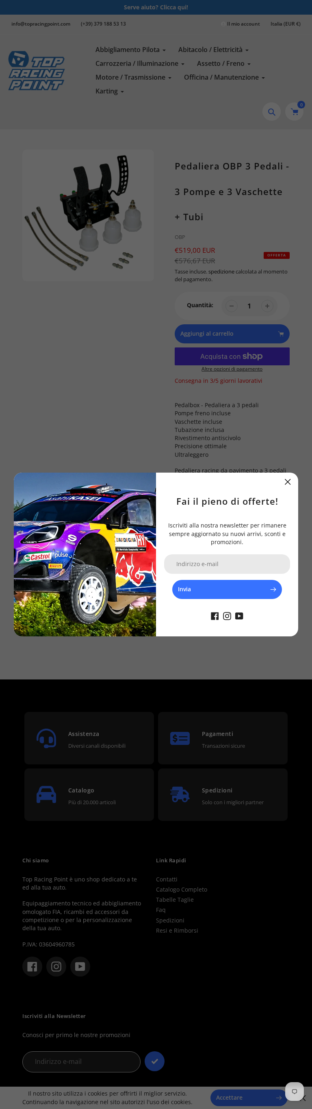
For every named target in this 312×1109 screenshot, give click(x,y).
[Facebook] (215, 615)
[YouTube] (239, 615)
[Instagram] (227, 615)
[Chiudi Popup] (288, 482)
